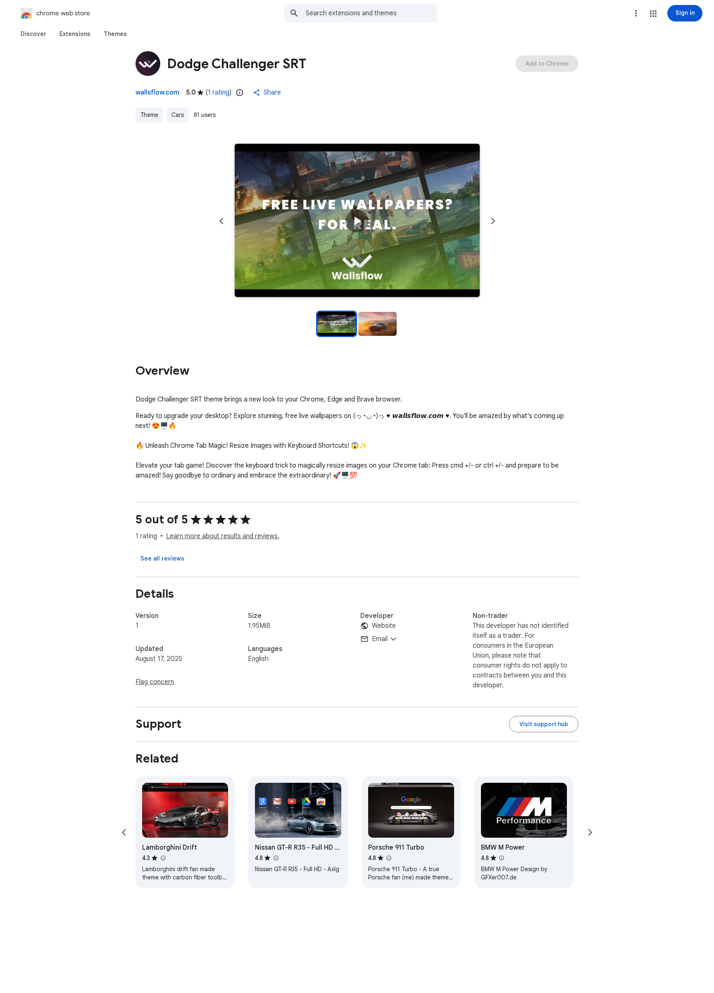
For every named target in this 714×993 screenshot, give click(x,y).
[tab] (33, 33)
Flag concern (155, 682)
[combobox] (371, 13)
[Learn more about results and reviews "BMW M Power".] (502, 858)
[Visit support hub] (543, 724)
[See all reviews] (162, 558)
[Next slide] (493, 221)
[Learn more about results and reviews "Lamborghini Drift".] (163, 858)
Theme (149, 115)
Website (384, 626)
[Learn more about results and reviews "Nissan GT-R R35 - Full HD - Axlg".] (276, 858)
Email (380, 639)
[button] (653, 13)
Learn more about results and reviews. (222, 536)
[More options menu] (636, 13)
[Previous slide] (221, 221)
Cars (177, 115)
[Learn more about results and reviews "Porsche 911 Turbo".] (389, 858)
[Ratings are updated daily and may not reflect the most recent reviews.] (239, 92)
